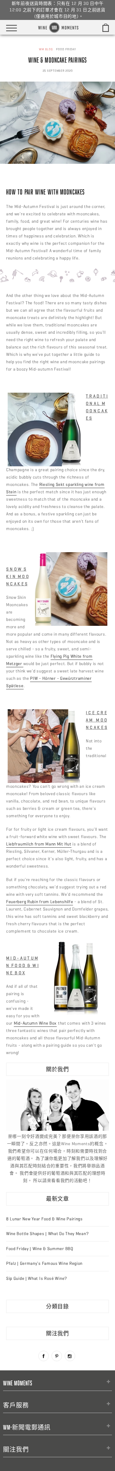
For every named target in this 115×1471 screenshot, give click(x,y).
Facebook (43, 1356)
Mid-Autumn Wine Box (35, 1023)
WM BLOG (46, 49)
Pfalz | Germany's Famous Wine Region (44, 1263)
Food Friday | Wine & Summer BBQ (39, 1248)
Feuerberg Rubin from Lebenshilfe (39, 901)
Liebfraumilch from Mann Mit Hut (38, 844)
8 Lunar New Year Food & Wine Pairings (44, 1219)
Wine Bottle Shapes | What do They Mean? (47, 1233)
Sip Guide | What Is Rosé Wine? (36, 1278)
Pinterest (57, 1356)
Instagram (70, 1356)
